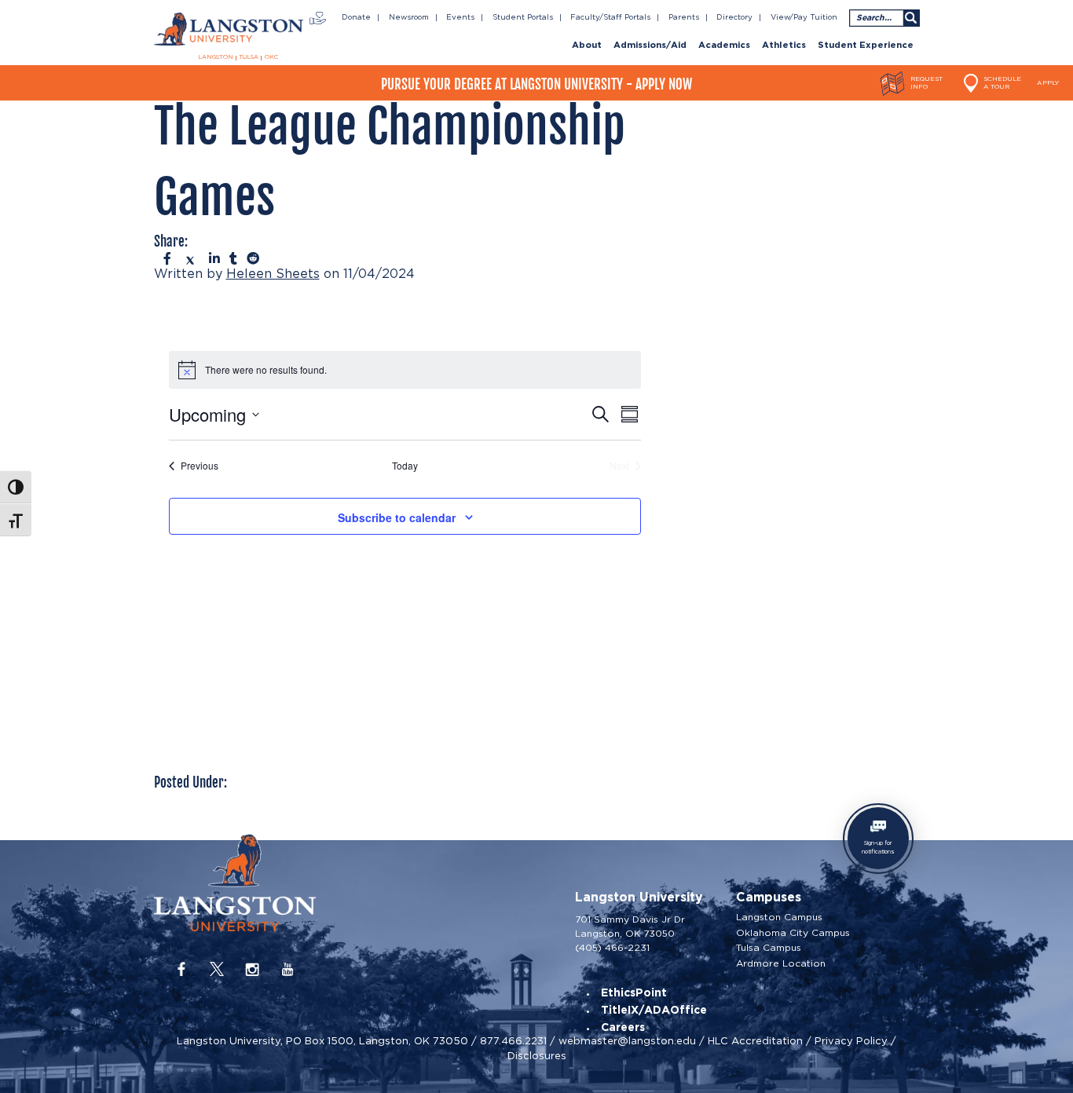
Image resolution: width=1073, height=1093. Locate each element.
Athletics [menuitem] (784, 45)
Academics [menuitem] (724, 45)
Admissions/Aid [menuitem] (650, 45)
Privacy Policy (851, 1041)
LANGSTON (215, 57)
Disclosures (536, 1056)
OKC (271, 57)
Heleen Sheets (273, 273)
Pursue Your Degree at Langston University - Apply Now (536, 84)
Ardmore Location (781, 963)
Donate (356, 17)
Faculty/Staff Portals (610, 17)
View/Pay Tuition (804, 17)
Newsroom (409, 17)
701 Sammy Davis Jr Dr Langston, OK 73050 (630, 926)
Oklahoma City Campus (793, 933)
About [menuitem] (587, 45)
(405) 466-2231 (612, 947)
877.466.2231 (513, 1041)
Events (460, 17)
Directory (734, 17)
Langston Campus (779, 917)
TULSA (248, 57)
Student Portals (523, 17)
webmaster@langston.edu (627, 1041)
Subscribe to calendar (397, 517)
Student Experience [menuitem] (866, 45)
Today (405, 465)
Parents (683, 17)
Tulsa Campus (768, 947)
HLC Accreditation (755, 1041)
